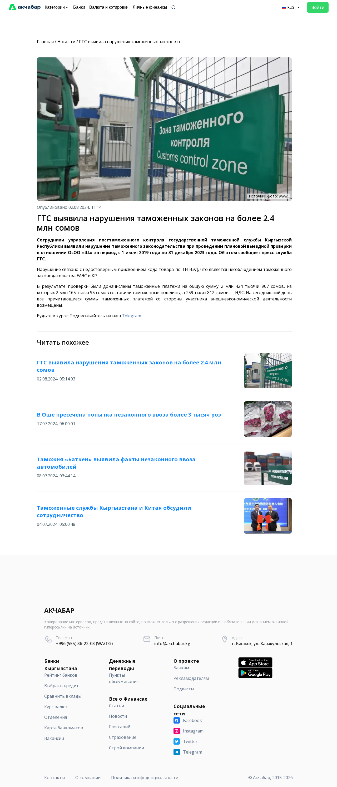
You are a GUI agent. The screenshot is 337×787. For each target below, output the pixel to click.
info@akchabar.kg (172, 643)
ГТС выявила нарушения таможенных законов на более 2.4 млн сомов (152, 41)
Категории (55, 7)
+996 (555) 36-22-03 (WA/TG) (84, 643)
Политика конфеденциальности (144, 777)
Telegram (131, 316)
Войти (317, 7)
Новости (66, 41)
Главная (45, 41)
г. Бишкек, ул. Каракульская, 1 (262, 643)
